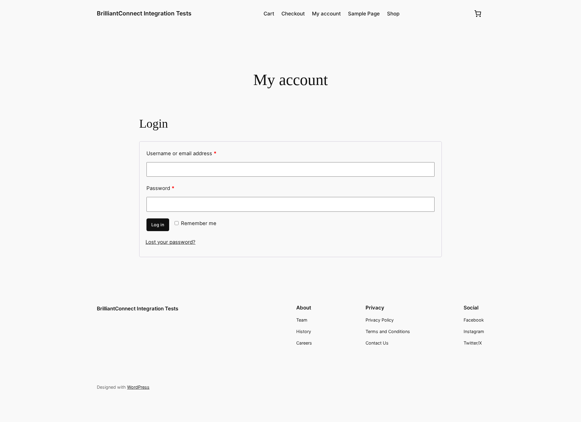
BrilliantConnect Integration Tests (144, 13)
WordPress (138, 387)
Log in (157, 224)
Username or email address (181, 153)
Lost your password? (170, 242)
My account (326, 14)
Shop (393, 14)
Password (160, 188)
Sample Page (364, 14)
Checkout (293, 14)
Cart (269, 14)
